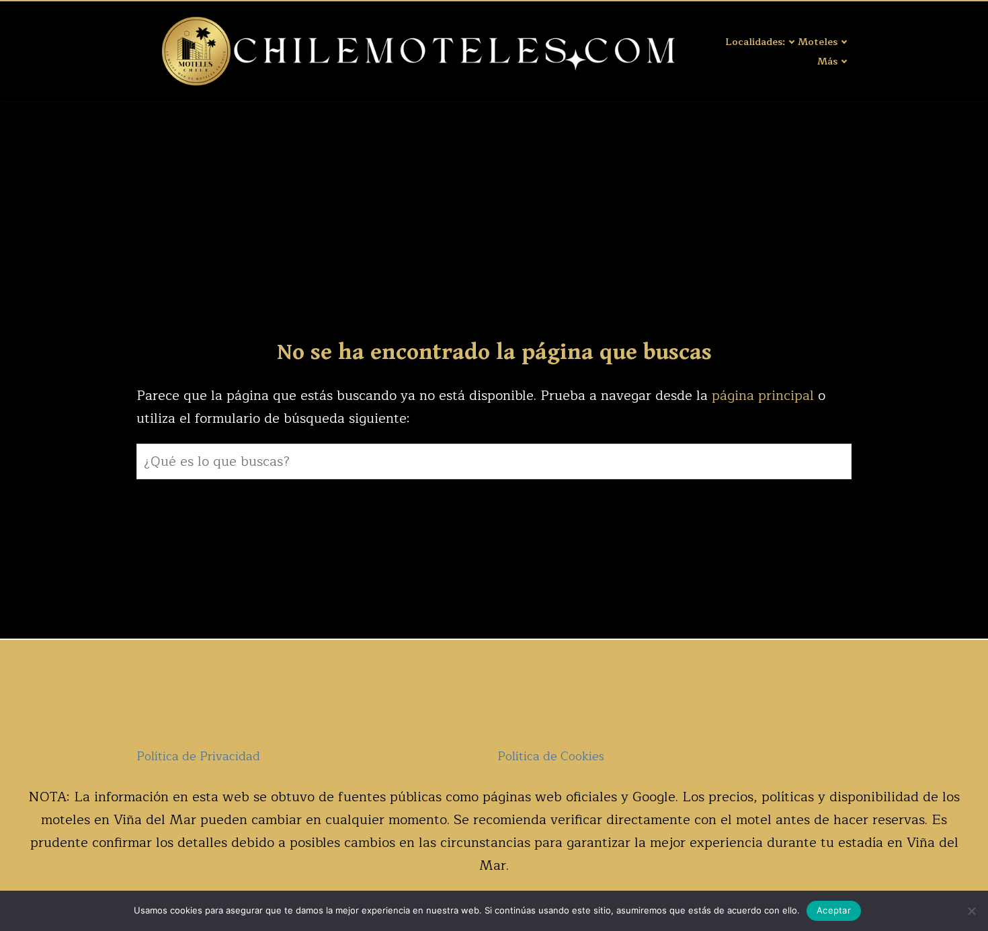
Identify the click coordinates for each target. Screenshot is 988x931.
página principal (765, 395)
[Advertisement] (494, 202)
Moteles (817, 42)
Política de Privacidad (198, 756)
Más (827, 61)
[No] (971, 911)
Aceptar (834, 910)
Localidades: (755, 42)
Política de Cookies (550, 756)
